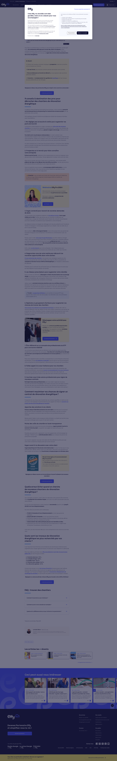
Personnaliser (71, 32)
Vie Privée (37, 35)
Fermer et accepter (82, 32)
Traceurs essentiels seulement (81, 9)
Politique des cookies (43, 33)
